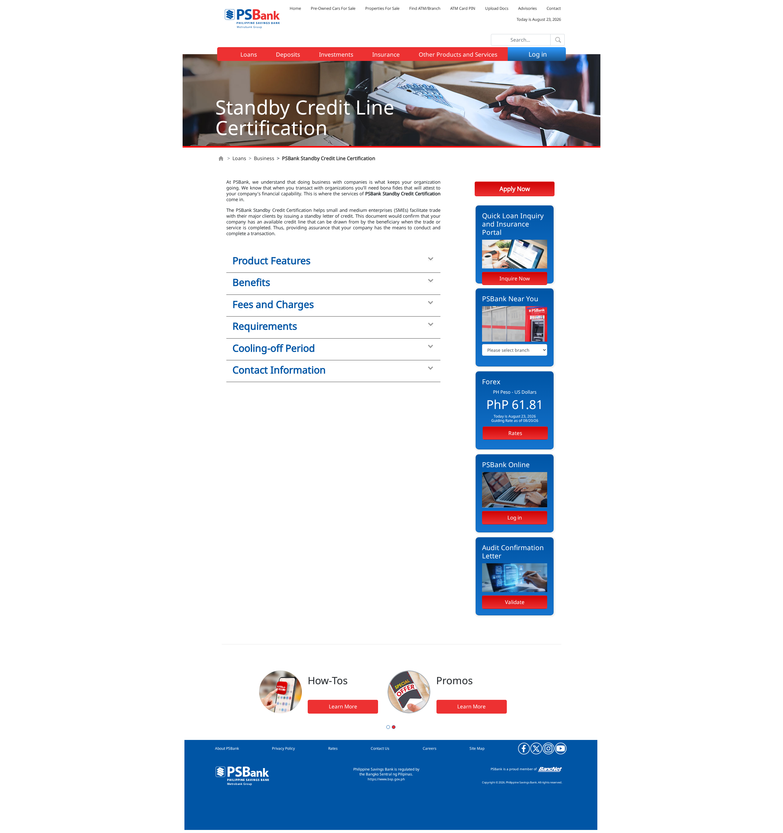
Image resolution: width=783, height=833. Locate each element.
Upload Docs (496, 8)
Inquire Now (514, 278)
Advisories (527, 8)
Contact (554, 8)
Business (264, 158)
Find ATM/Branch (424, 8)
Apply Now (514, 189)
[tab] (333, 262)
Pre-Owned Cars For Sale (333, 8)
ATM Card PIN (462, 8)
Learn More (343, 706)
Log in (514, 517)
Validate (515, 602)
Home (295, 8)
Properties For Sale (382, 8)
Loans (239, 158)
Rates (515, 433)
